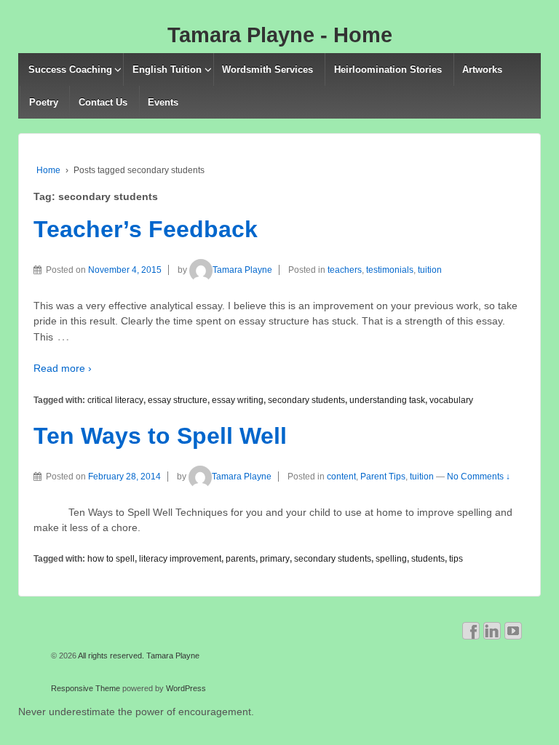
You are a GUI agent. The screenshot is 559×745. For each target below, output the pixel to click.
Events (163, 102)
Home (48, 170)
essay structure (177, 400)
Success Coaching (70, 69)
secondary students (306, 400)
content (341, 476)
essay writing (237, 400)
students (428, 559)
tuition (430, 270)
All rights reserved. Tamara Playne (137, 655)
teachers (345, 270)
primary (275, 559)
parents (240, 559)
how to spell (111, 559)
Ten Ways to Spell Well (160, 436)
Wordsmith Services (267, 69)
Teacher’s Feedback (145, 229)
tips (456, 559)
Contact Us (103, 102)
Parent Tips (382, 476)
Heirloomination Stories (388, 69)
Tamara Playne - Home (279, 35)
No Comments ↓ (478, 476)
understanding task (387, 400)
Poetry (43, 102)
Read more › (62, 368)
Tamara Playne (242, 270)
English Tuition (167, 69)
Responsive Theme (85, 688)
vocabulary (451, 400)
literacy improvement (180, 559)
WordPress (186, 688)
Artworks (482, 69)
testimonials (389, 270)
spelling (391, 559)
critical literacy (115, 400)
